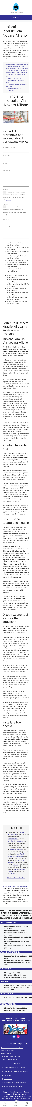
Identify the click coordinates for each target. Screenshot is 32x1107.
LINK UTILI (10, 91)
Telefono (6, 155)
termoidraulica (13, 839)
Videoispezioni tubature (8, 1051)
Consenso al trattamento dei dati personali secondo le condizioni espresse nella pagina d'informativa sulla (14, 196)
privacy (8, 200)
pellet (16, 869)
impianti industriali (15, 850)
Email (5, 163)
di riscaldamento (19, 841)
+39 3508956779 (9, 1075)
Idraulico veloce (6, 1053)
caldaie (15, 865)
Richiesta (6, 170)
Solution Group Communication (19, 1098)
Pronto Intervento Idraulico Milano (12, 1048)
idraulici (10, 841)
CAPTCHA (6, 219)
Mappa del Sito (20, 1094)
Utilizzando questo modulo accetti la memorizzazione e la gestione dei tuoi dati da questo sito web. (15, 211)
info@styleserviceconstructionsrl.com (15, 1082)
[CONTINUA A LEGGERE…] (16, 878)
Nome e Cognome (9, 147)
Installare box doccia (13, 89)
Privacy (5, 189)
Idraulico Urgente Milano (9, 1059)
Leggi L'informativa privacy (13, 1092)
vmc (12, 873)
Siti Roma (16, 1100)
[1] (27, 849)
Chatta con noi (8, 1079)
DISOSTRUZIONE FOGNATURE (10, 1056)
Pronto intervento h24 (14, 78)
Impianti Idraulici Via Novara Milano (15, 64)
